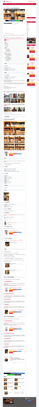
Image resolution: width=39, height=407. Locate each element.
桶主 (27, 27)
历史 (27, 31)
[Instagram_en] (31, 400)
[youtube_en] (32, 400)
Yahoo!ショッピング (32, 52)
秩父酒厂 (18, 23)
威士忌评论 (5, 23)
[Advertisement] (14, 28)
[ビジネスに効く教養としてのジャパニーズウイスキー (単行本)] (28, 64)
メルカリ (11, 313)
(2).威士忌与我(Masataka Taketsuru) (9, 55)
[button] (28, 1)
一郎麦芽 (16, 23)
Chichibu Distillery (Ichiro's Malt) (9, 23)
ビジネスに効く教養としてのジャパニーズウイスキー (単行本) (32, 63)
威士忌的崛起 (7, 304)
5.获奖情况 (6, 47)
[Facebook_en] (28, 400)
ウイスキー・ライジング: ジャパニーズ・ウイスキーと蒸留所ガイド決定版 (16, 349)
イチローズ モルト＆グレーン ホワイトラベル (13, 230)
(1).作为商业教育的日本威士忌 (8, 54)
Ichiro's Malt (13, 23)
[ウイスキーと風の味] (28, 56)
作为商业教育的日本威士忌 (8, 281)
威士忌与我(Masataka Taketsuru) (9, 293)
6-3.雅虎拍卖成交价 (7, 50)
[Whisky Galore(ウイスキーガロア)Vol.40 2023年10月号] (28, 48)
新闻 (27, 23)
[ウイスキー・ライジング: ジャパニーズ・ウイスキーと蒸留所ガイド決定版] (28, 80)
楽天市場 (15, 232)
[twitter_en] (30, 400)
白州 (10, 91)
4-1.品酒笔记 (7, 45)
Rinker (11, 288)
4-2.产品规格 (7, 46)
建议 (27, 26)
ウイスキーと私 (32, 71)
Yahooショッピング (19, 232)
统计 (27, 35)
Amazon (11, 232)
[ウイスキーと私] (28, 72)
